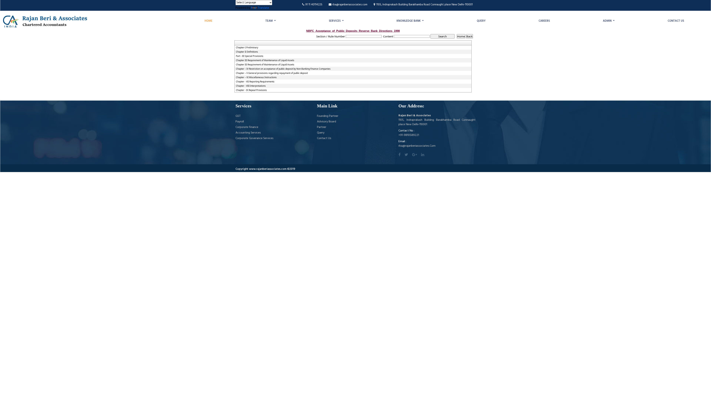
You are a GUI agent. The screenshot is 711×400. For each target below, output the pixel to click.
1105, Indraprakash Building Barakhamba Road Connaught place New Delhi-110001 (424, 4)
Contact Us (676, 21)
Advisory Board (326, 121)
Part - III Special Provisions (249, 56)
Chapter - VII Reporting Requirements (255, 81)
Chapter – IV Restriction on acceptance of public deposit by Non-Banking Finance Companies (283, 68)
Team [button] (269, 21)
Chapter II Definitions (247, 51)
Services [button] (335, 21)
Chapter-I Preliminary (247, 47)
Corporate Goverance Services (254, 138)
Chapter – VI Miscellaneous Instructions (256, 77)
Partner (321, 127)
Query (481, 21)
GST (238, 116)
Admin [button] (607, 21)
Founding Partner (327, 116)
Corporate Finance (247, 127)
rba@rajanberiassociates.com (349, 4)
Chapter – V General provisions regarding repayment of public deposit (272, 73)
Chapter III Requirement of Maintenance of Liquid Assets (265, 60)
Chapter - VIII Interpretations (251, 85)
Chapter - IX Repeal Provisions (251, 90)
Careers (544, 21)
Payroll (240, 121)
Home (208, 21)
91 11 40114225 (313, 4)
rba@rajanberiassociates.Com (416, 146)
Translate (263, 8)
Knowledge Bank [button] (409, 21)
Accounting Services (248, 132)
